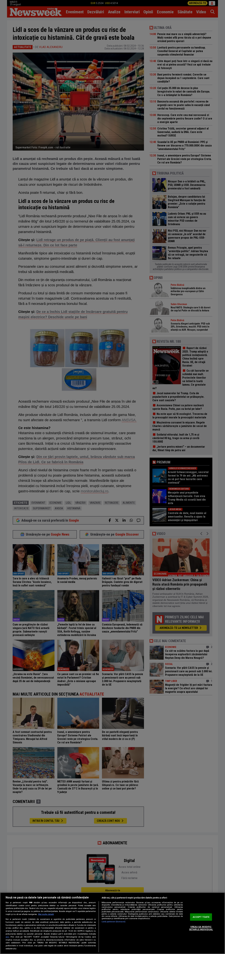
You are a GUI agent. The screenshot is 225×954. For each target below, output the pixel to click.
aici (7, 937)
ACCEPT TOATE (201, 917)
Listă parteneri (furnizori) (113, 922)
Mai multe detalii (46, 914)
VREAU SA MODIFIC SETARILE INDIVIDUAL (201, 928)
